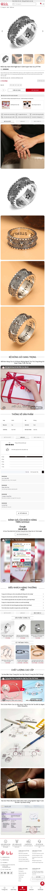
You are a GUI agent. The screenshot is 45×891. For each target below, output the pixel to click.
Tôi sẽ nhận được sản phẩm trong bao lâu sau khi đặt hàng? (14, 608)
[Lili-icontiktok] (11, 873)
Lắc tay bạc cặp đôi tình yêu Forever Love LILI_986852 (22, 661)
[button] (40, 81)
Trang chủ (4, 7)
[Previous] (2, 31)
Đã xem (31, 889)
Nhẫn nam (12, 7)
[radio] (11, 85)
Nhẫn (8, 7)
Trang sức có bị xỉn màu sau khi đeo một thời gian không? (14, 596)
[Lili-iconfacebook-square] (5, 873)
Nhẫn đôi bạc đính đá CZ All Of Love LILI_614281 (7, 661)
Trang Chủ (4, 889)
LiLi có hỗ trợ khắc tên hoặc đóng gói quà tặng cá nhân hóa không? (16, 605)
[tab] (22, 594)
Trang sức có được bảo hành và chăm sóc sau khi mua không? (15, 602)
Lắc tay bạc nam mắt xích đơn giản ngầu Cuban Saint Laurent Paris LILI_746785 (37, 661)
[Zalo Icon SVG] (2, 873)
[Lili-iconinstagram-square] (8, 873)
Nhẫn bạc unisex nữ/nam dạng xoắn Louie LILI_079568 (7, 636)
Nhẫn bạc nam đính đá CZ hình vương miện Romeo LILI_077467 (22, 636)
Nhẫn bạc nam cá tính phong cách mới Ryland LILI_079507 (37, 636)
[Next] (43, 31)
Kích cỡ (2, 85)
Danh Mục (13, 889)
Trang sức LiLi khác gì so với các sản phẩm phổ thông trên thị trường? (17, 594)
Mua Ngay (22, 889)
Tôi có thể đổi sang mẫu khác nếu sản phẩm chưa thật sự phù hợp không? (18, 599)
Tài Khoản (40, 889)
